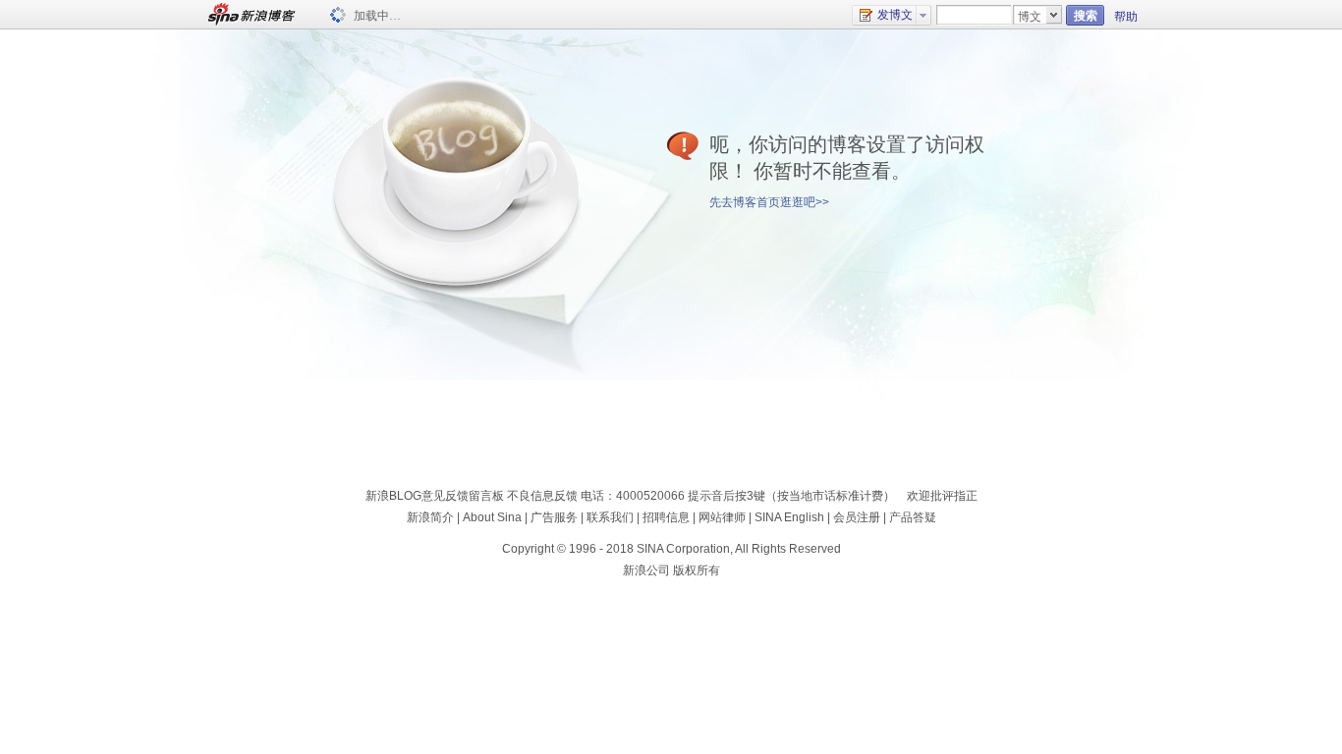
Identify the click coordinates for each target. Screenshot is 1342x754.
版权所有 (696, 570)
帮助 (1126, 17)
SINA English (789, 517)
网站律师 (722, 517)
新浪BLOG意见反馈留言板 (434, 496)
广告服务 (554, 517)
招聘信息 (666, 517)
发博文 (895, 15)
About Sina (492, 517)
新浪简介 (430, 517)
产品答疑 (912, 517)
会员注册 (856, 517)
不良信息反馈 (542, 496)
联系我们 (610, 517)
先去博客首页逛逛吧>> (769, 202)
